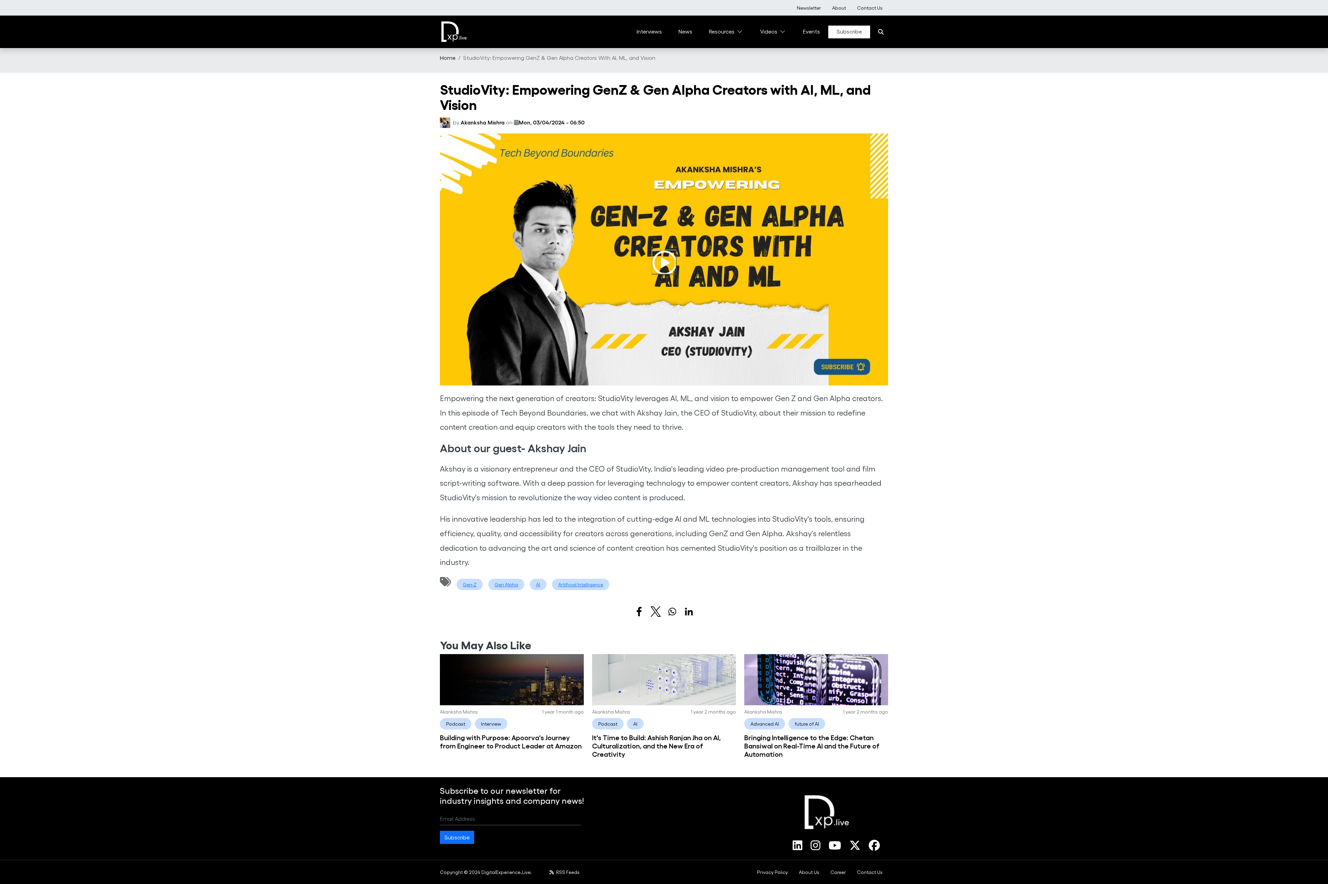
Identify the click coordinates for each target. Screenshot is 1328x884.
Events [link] (811, 31)
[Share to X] (656, 611)
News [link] (685, 31)
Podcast (455, 724)
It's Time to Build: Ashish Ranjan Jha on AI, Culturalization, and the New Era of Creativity (656, 745)
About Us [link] (809, 872)
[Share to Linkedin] (689, 611)
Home (447, 57)
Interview (491, 724)
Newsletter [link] (809, 8)
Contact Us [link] (870, 8)
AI (538, 584)
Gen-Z (470, 584)
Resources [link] (722, 31)
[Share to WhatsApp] (672, 611)
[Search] (881, 31)
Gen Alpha (506, 584)
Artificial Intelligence (580, 584)
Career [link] (838, 872)
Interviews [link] (649, 31)
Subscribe (457, 837)
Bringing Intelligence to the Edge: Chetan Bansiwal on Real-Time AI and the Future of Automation (811, 745)
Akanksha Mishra (483, 122)
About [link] (839, 8)
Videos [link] (768, 31)
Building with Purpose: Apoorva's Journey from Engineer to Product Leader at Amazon (511, 741)
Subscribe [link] (849, 31)
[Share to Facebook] (639, 611)
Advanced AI (764, 724)
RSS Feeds (567, 872)
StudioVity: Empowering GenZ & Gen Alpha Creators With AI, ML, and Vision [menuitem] (559, 57)
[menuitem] (809, 7)
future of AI (807, 724)
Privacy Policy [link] (772, 872)
